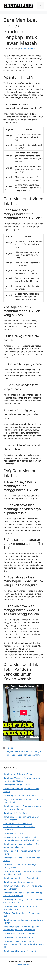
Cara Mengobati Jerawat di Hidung (19, 795)
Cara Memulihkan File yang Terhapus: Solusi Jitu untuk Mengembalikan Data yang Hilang (23, 944)
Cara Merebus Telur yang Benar (18, 774)
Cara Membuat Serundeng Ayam (18, 882)
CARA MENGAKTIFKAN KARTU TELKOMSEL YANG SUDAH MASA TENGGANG (19, 827)
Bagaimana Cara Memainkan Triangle (24, 751)
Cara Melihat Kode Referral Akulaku (19, 933)
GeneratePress (23, 964)
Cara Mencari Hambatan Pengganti (19, 951)
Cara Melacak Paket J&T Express (18, 785)
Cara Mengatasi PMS (13, 833)
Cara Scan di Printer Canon (15, 813)
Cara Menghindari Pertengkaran (18, 937)
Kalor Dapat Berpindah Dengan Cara (23, 755)
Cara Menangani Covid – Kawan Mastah (21, 878)
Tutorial (10, 748)
